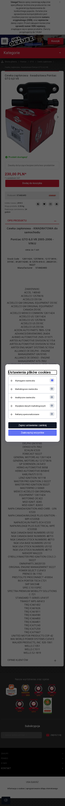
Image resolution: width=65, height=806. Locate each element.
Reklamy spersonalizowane (27, 414)
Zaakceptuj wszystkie (32, 432)
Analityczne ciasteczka (25, 397)
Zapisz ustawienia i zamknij (32, 425)
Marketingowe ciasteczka (26, 389)
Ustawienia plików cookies (29, 372)
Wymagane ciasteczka (25, 381)
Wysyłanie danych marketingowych (30, 406)
